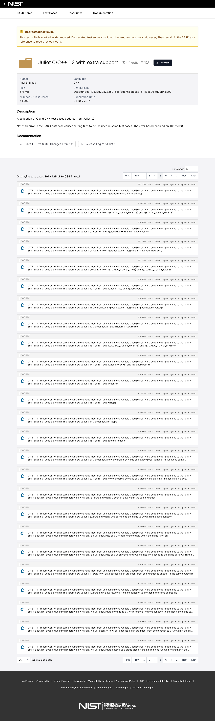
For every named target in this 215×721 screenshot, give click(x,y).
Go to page (178, 169)
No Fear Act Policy (125, 681)
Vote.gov (148, 687)
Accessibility (42, 681)
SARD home (24, 13)
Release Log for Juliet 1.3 (101, 144)
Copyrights (79, 681)
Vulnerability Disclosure (100, 681)
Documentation (103, 13)
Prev (136, 175)
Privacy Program (61, 681)
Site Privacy (27, 681)
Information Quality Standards (76, 687)
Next (184, 175)
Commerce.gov (104, 687)
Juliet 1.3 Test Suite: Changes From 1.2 (48, 144)
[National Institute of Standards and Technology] (13, 5)
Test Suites (75, 13)
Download (164, 62)
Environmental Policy (158, 681)
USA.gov (136, 687)
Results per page (41, 659)
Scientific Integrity (182, 681)
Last (193, 175)
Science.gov (121, 687)
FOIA (141, 681)
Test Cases (50, 13)
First (127, 175)
